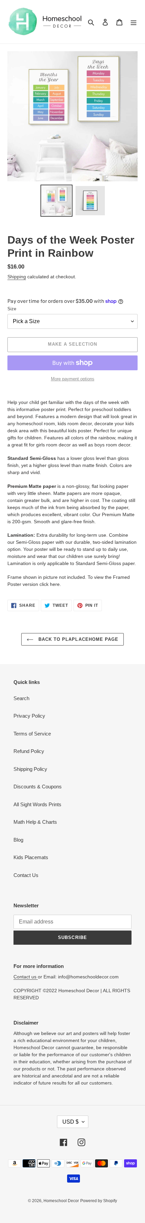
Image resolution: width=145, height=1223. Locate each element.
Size (11, 308)
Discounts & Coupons (37, 786)
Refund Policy (28, 751)
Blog (18, 840)
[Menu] (133, 21)
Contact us (25, 976)
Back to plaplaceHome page (77, 639)
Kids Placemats (30, 857)
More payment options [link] (72, 378)
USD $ (70, 1122)
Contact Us (25, 875)
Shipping (16, 276)
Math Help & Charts (35, 822)
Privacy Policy (29, 716)
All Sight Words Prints (37, 804)
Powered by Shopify (98, 1200)
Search (21, 698)
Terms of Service (32, 733)
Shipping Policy (30, 769)
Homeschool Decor (61, 1200)
